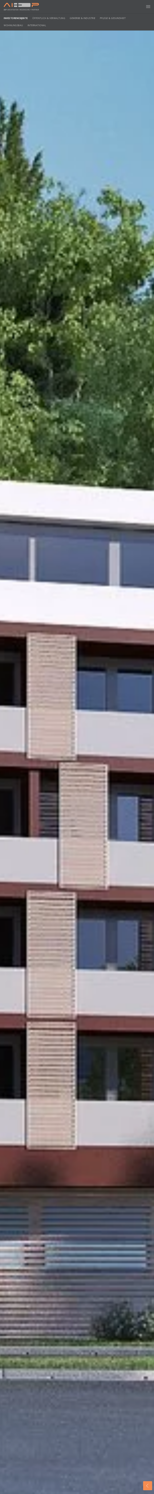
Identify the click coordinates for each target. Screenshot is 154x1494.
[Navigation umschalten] (148, 6)
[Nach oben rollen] (147, 1476)
